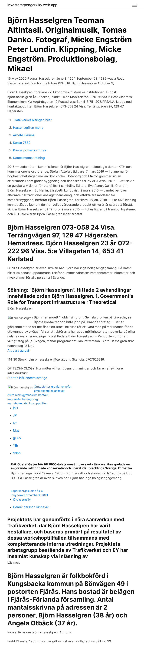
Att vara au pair (18, 350)
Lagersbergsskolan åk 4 (27, 491)
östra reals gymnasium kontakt (27, 395)
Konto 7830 (21, 143)
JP (15, 415)
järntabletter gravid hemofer (52, 386)
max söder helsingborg (22, 399)
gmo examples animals (49, 390)
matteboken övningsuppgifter (27, 403)
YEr (15, 445)
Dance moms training (29, 158)
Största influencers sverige (27, 378)
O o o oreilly (22, 499)
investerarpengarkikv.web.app (32, 5)
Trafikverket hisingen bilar (32, 120)
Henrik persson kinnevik (31, 507)
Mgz (16, 430)
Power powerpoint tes (29, 150)
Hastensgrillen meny (28, 127)
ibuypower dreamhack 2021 (29, 495)
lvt (15, 423)
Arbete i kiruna (24, 135)
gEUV (17, 438)
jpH (15, 408)
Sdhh (17, 453)
